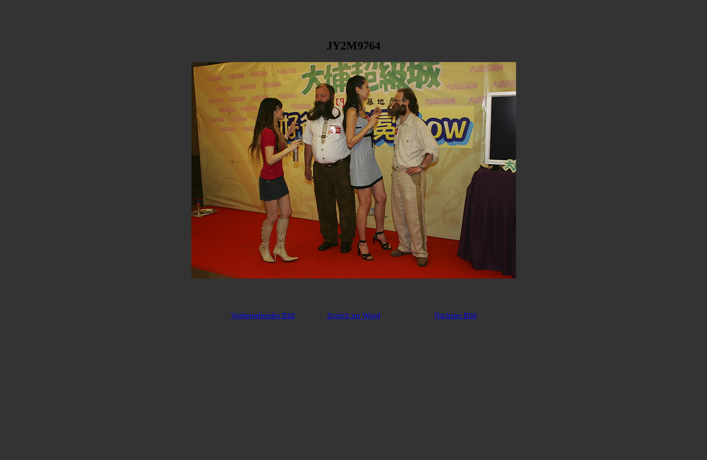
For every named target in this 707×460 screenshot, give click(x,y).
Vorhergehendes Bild (263, 315)
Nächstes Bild (455, 315)
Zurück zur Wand (353, 315)
